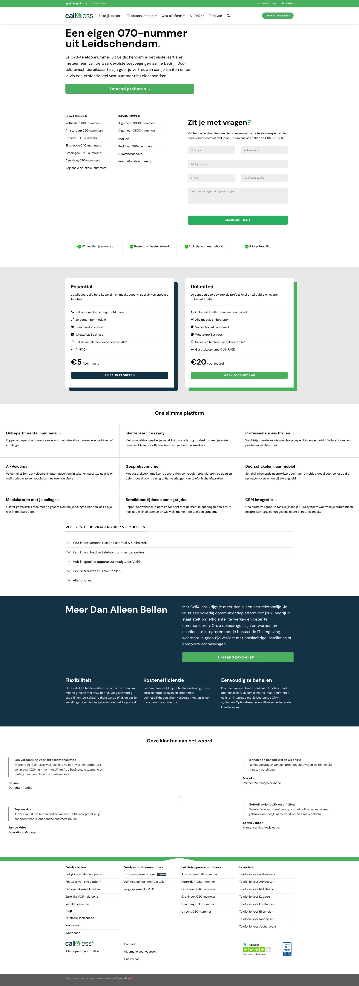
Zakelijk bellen (109, 16)
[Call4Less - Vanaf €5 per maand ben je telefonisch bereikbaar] (79, 15)
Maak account (238, 220)
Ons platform (172, 16)
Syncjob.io (123, 978)
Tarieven (215, 16)
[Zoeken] (228, 15)
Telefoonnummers (140, 16)
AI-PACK (196, 16)
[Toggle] (69, 543)
